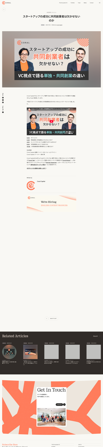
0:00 (28, 138)
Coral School (66, 160)
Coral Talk (31, 160)
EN (99, 2)
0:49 (28, 140)
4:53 (28, 142)
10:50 (28, 146)
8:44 (28, 144)
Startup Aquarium (51, 162)
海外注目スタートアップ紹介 (38, 164)
